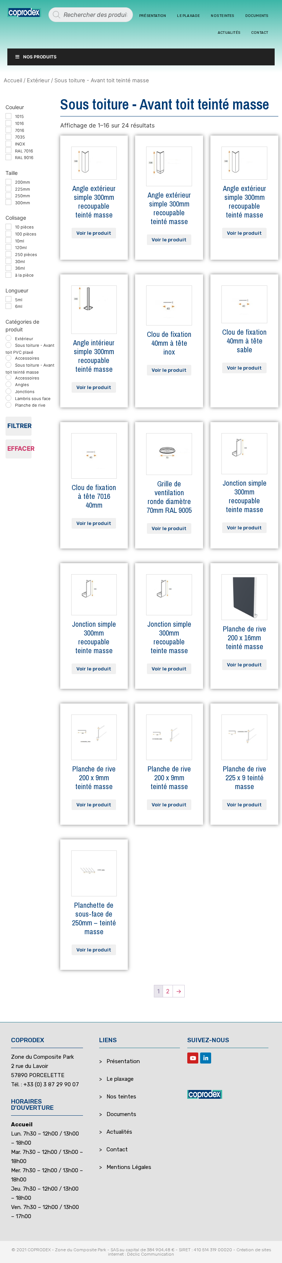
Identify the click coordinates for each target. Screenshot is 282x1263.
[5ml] (8, 299)
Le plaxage (188, 16)
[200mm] (8, 182)
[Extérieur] (8, 338)
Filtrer (19, 425)
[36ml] (8, 268)
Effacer (19, 448)
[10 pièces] (8, 227)
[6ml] (8, 306)
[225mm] (8, 188)
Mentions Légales (128, 1167)
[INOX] (8, 144)
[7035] (8, 137)
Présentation (152, 16)
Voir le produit (93, 233)
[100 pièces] (8, 234)
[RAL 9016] (8, 157)
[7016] (8, 130)
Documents (256, 16)
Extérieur (38, 80)
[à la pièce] (8, 275)
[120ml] (8, 247)
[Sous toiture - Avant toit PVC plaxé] (8, 345)
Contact (259, 32)
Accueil (13, 80)
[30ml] (8, 261)
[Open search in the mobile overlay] (90, 14)
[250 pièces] (8, 254)
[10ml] (8, 240)
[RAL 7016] (8, 150)
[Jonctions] (8, 391)
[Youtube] (192, 1058)
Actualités (229, 32)
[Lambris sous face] (8, 398)
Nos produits (40, 57)
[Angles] (8, 384)
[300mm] (8, 202)
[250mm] (8, 195)
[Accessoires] (8, 358)
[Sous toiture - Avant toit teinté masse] (8, 365)
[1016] (8, 123)
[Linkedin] (205, 1058)
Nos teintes (222, 16)
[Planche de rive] (8, 405)
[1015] (8, 116)
